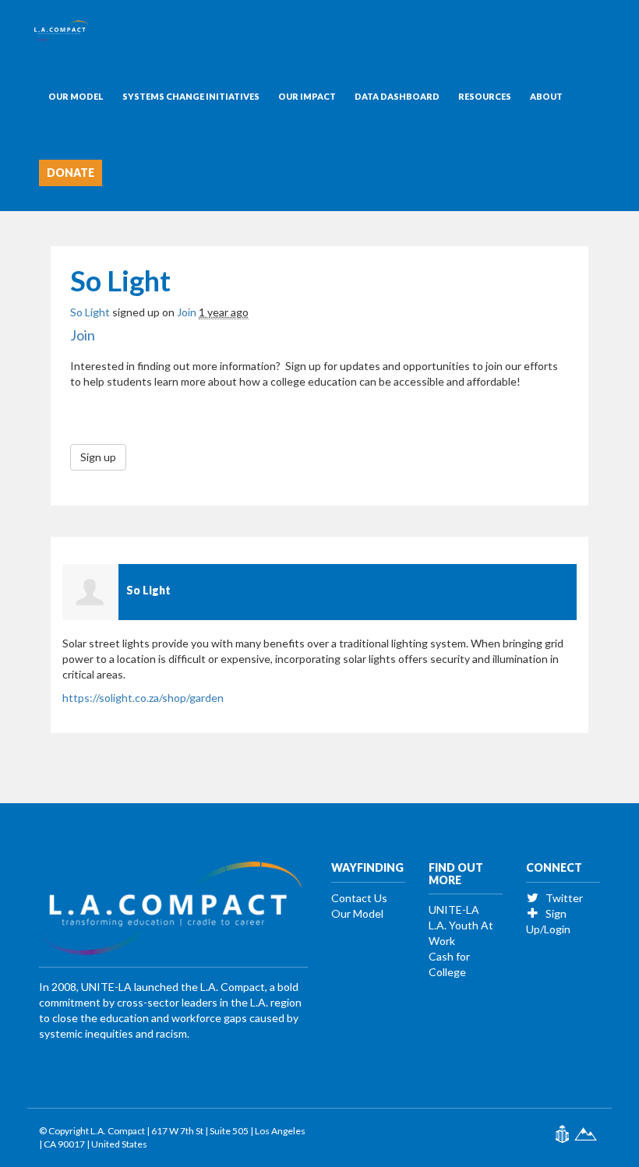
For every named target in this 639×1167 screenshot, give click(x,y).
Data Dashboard (397, 96)
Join (186, 312)
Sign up (98, 457)
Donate (70, 172)
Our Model (76, 96)
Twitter (563, 897)
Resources (484, 96)
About (546, 96)
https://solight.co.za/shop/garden (143, 697)
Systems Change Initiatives (190, 96)
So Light (90, 312)
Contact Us (359, 897)
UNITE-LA (454, 909)
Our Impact (307, 96)
